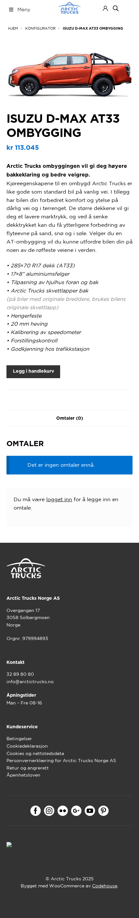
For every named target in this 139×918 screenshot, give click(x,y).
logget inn (59, 499)
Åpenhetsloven (23, 775)
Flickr (63, 811)
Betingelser (19, 738)
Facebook (35, 811)
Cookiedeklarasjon (27, 746)
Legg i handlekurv (33, 371)
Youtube (90, 811)
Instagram (49, 811)
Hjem (13, 28)
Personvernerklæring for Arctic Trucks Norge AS (61, 760)
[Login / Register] (105, 8)
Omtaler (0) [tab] (69, 418)
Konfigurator (40, 28)
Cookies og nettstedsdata (35, 753)
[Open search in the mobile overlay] (115, 8)
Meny (23, 9)
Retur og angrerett (27, 767)
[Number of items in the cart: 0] (127, 8)
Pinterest (103, 811)
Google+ (76, 811)
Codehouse (104, 885)
